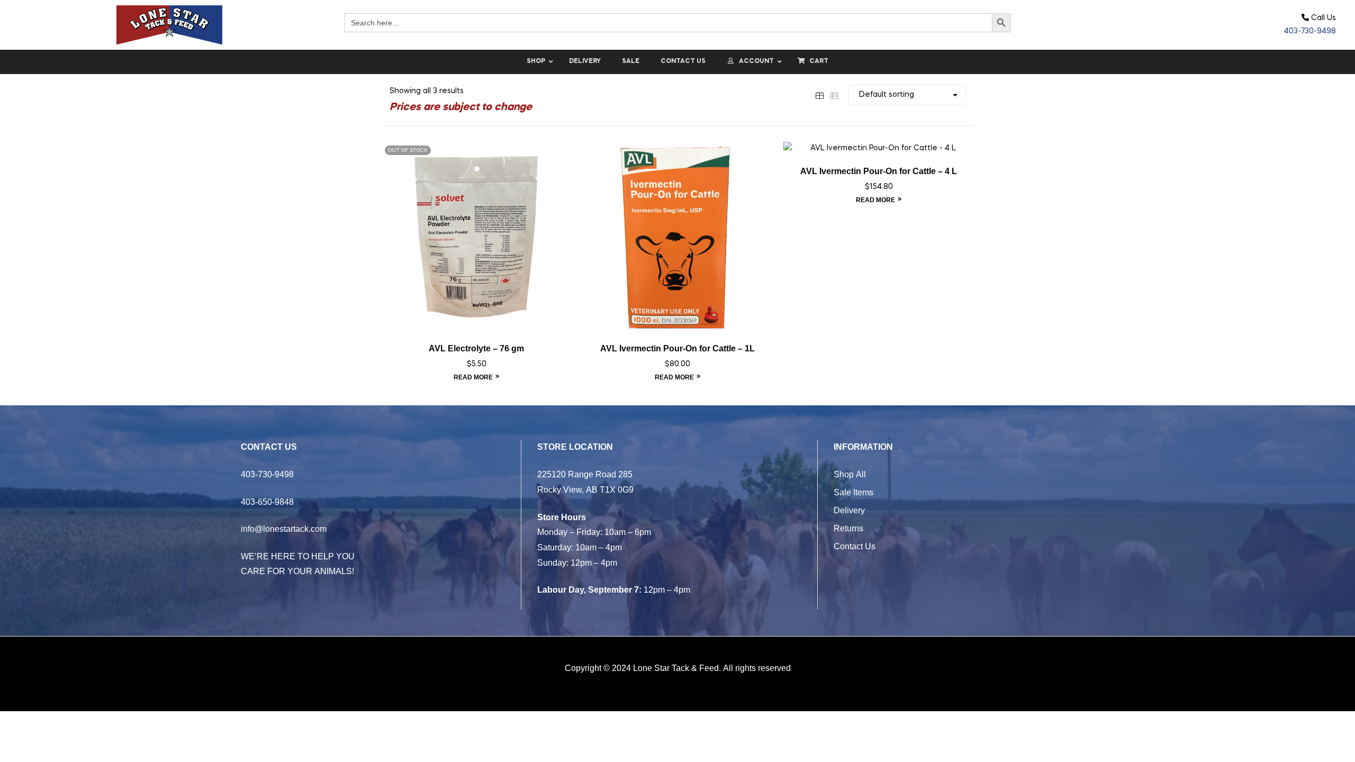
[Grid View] (819, 94)
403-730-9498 (1310, 31)
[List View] (834, 94)
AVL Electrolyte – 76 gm (476, 348)
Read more (473, 377)
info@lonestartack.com (284, 528)
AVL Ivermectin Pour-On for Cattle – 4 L (878, 171)
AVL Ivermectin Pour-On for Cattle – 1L (677, 348)
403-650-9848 (267, 501)
